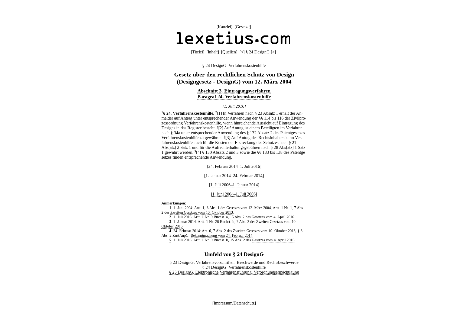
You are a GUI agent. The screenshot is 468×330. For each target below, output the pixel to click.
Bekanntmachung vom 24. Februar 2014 (221, 235)
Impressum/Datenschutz (234, 303)
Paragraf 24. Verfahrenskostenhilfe (234, 96)
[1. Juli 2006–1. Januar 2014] (234, 184)
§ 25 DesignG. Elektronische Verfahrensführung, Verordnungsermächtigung (234, 272)
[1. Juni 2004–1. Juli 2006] (234, 194)
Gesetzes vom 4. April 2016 (273, 217)
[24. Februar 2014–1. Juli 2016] (234, 166)
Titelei (197, 52)
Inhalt (212, 52)
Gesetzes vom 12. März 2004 (248, 208)
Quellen (229, 52)
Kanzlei (224, 26)
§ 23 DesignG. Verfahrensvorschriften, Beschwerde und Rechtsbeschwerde (234, 262)
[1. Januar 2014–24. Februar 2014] (234, 175)
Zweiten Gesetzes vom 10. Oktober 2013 (201, 212)
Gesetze (242, 26)
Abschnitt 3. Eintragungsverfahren (234, 91)
